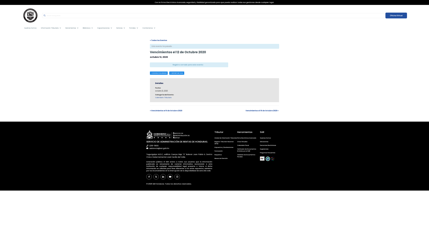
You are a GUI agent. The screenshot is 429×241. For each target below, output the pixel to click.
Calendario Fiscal (243, 145)
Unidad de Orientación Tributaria (225, 138)
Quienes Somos (265, 138)
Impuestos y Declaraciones (223, 147)
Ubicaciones (264, 142)
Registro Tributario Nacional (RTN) (223, 143)
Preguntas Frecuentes (267, 153)
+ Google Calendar (159, 73)
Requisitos (218, 155)
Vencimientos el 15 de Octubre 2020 (262, 110)
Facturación (218, 151)
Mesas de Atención (221, 158)
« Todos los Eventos (158, 40)
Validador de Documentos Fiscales (246, 156)
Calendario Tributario (163, 97)
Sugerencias (264, 149)
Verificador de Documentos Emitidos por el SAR (246, 150)
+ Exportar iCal (176, 73)
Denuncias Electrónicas (268, 145)
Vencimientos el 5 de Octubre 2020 (166, 110)
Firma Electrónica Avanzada (246, 138)
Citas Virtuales (242, 142)
